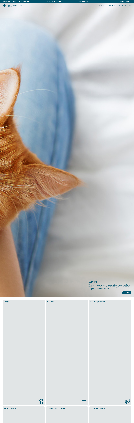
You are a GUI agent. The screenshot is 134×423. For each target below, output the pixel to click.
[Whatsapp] (121, 1)
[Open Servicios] (104, 5)
